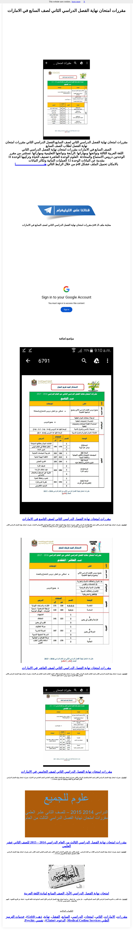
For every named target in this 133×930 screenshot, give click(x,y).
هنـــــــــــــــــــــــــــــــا (30, 164)
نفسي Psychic (34, 920)
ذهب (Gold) (34, 916)
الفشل (56, 916)
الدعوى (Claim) (55, 920)
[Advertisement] (66, 38)
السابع (66, 916)
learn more (76, 2)
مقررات (122, 916)
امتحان (89, 916)
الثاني (98, 916)
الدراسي (77, 916)
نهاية (47, 916)
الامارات (109, 916)
